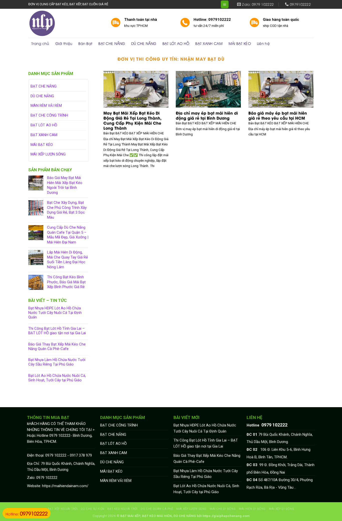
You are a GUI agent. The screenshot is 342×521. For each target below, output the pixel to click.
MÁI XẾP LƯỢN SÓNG (48, 154)
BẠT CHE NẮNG (111, 43)
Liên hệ (263, 43)
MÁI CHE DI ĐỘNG (223, 508)
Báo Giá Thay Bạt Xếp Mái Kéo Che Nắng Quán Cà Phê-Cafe (57, 346)
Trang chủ (40, 43)
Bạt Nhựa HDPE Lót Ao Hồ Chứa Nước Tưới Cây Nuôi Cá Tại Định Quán (55, 312)
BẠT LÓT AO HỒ (176, 43)
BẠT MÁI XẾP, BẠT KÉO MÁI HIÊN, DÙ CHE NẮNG (158, 516)
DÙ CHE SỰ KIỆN (92, 508)
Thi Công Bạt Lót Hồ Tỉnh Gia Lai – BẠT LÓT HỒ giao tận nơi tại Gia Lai (57, 330)
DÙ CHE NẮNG (143, 43)
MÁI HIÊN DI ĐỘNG (252, 508)
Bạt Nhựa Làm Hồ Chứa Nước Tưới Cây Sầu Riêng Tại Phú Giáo (56, 362)
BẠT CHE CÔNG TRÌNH (49, 115)
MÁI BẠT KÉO (240, 43)
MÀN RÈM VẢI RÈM (46, 105)
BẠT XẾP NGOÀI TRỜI (63, 508)
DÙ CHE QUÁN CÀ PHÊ (157, 508)
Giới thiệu (64, 43)
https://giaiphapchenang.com (226, 516)
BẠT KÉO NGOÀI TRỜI (122, 508)
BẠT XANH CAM (208, 43)
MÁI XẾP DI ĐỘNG (281, 508)
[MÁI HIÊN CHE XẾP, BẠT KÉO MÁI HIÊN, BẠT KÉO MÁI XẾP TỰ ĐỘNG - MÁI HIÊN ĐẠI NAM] (65, 23)
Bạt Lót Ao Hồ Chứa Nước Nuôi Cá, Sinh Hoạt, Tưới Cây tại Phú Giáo (57, 378)
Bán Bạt (85, 43)
